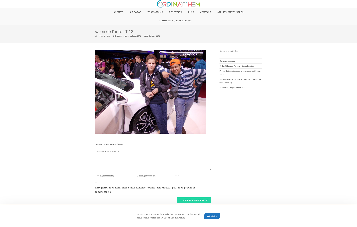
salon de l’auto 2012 (152, 36)
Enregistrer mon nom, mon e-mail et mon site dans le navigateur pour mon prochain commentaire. (145, 189)
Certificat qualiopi (227, 61)
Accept (212, 215)
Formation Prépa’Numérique (232, 87)
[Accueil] (96, 36)
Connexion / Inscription (175, 20)
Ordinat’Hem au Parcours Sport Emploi (236, 66)
